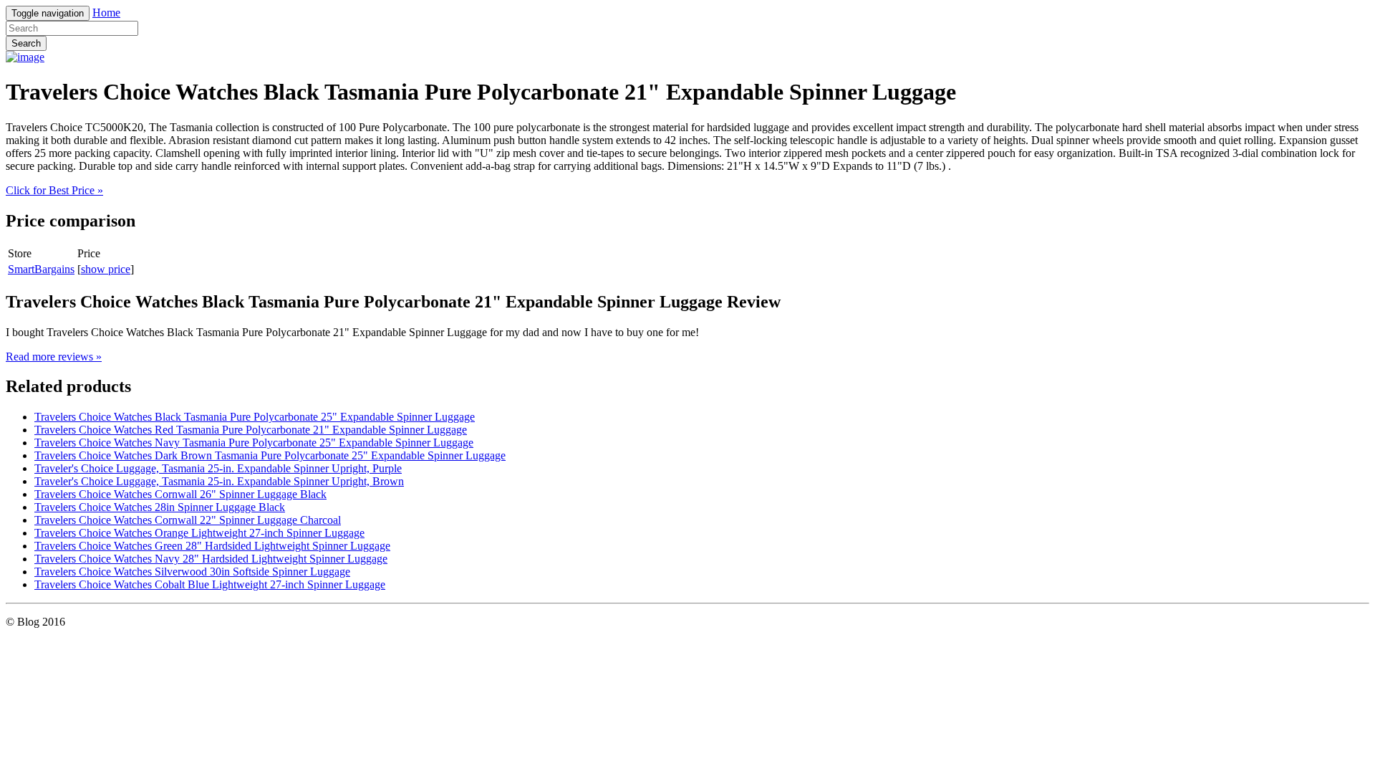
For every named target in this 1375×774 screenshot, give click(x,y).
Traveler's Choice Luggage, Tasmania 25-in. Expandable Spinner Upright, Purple (218, 468)
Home (106, 12)
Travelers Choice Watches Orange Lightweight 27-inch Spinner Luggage (199, 533)
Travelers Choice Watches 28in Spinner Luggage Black (159, 507)
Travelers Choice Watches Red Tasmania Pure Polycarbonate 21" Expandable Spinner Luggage (250, 430)
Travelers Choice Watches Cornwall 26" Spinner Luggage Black (180, 494)
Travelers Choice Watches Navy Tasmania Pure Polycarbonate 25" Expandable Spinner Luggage (253, 442)
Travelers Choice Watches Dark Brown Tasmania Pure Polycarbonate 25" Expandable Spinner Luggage (270, 455)
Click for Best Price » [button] (54, 190)
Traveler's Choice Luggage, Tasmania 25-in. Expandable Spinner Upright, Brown (219, 481)
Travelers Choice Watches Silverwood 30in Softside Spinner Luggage (192, 571)
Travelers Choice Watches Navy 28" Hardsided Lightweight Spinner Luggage (210, 559)
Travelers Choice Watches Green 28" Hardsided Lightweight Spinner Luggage (212, 546)
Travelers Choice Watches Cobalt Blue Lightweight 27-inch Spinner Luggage (209, 584)
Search (26, 43)
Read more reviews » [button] (54, 356)
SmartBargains (41, 269)
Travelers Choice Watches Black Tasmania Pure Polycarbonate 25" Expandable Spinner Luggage (254, 417)
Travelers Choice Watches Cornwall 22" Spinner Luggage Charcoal (187, 520)
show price (105, 269)
